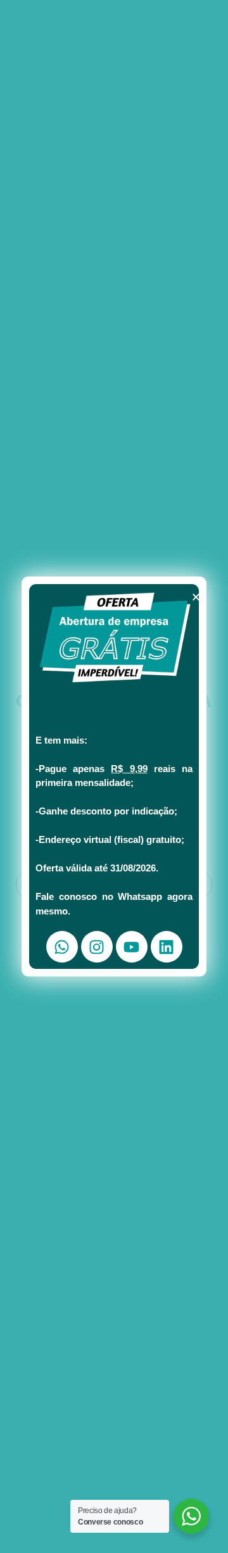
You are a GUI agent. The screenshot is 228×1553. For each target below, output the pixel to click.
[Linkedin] (166, 947)
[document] (114, 776)
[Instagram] (97, 947)
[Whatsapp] (62, 947)
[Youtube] (132, 947)
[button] (196, 597)
